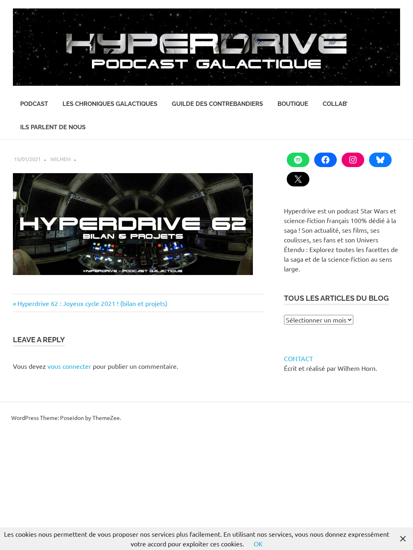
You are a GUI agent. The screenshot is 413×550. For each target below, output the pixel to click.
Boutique (292, 104)
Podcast (34, 104)
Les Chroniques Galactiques (110, 104)
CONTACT (298, 358)
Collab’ (335, 104)
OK (258, 544)
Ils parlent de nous (53, 127)
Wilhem (60, 158)
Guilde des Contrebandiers (217, 104)
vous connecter (69, 366)
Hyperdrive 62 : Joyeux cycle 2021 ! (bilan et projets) (92, 303)
